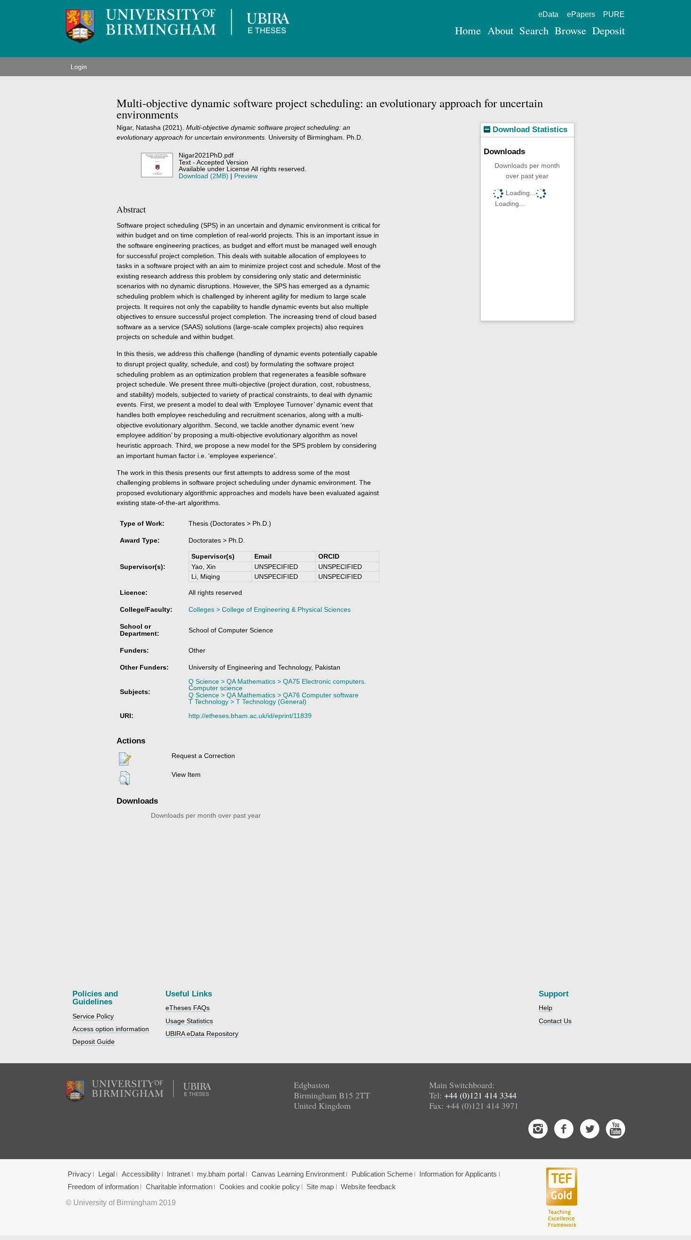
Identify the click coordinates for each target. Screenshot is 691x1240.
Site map (320, 1187)
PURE (614, 14)
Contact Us (555, 1021)
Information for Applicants (458, 1174)
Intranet (178, 1174)
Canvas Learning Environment (298, 1174)
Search (534, 30)
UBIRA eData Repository (201, 1033)
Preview (246, 176)
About (500, 30)
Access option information (110, 1029)
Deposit (608, 30)
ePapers (581, 14)
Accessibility (141, 1174)
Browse (570, 30)
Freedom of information (103, 1187)
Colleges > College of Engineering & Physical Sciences (269, 609)
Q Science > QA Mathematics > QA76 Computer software (273, 695)
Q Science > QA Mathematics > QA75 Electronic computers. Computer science (277, 685)
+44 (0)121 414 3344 (480, 1095)
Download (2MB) (203, 176)
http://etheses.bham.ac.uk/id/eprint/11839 (250, 715)
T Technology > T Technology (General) (247, 701)
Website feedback (368, 1187)
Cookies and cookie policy (260, 1187)
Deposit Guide (93, 1041)
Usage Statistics (189, 1021)
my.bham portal (220, 1174)
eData (548, 14)
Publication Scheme (382, 1174)
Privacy (79, 1174)
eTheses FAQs (187, 1007)
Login (79, 67)
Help (545, 1007)
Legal (106, 1174)
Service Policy (93, 1016)
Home (468, 30)
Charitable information (179, 1187)
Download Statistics (528, 129)
